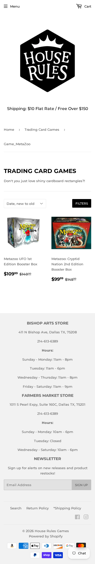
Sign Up (81, 485)
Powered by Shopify (46, 536)
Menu (15, 6)
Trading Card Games (42, 129)
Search (16, 508)
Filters (81, 203)
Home (9, 129)
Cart (87, 6)
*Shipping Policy (67, 508)
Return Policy (37, 508)
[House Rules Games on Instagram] (86, 518)
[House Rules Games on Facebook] (77, 518)
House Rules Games (52, 531)
